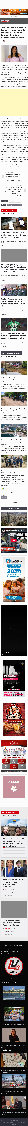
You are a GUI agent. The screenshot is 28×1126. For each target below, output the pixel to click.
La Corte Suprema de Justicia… (10, 892)
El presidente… (4, 314)
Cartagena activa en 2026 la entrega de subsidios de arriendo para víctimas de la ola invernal (13, 380)
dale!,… (2, 246)
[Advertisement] (14, 102)
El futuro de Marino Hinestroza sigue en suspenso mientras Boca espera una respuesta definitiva (13, 335)
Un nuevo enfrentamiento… (9, 852)
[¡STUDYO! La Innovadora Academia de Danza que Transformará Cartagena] (14, 909)
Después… (3, 280)
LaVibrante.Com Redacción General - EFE (12, 241)
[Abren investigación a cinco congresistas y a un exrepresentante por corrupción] (14, 868)
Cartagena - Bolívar (15, 201)
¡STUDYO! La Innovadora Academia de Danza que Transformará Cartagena (11, 922)
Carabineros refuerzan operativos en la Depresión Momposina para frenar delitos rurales (13, 411)
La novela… (4, 346)
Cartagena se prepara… (8, 931)
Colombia (19, 205)
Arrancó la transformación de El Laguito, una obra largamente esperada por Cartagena (13, 442)
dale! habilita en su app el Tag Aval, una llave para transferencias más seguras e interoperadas (13, 235)
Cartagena (11, 205)
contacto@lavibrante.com (10, 953)
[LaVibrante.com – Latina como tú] (5, 20)
